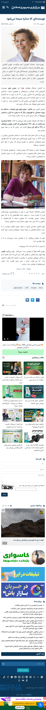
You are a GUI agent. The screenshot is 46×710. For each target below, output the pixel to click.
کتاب (26, 288)
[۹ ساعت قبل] (23, 522)
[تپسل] (3, 315)
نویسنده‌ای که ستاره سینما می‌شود (25, 19)
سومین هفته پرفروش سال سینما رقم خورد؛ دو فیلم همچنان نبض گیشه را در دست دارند (21, 641)
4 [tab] (3, 505)
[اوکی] (26, 681)
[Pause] (4, 339)
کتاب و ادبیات (20, 269)
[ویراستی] (11, 677)
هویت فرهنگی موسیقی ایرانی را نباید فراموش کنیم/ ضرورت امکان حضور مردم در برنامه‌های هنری (23, 647)
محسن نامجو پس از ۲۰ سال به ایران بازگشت (28, 605)
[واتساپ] (19, 681)
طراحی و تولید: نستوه (22, 695)
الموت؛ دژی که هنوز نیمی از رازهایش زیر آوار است (28, 540)
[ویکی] (23, 681)
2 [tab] (8, 505)
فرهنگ (28, 269)
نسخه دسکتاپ (23, 670)
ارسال (4, 494)
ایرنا (26, 7)
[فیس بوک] (8, 677)
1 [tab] (11, 505)
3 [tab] (5, 505)
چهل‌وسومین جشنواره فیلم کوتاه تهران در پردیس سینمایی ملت (22, 617)
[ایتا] (19, 677)
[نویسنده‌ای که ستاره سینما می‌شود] (23, 44)
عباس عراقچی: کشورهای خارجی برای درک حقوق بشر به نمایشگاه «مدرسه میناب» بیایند (21, 633)
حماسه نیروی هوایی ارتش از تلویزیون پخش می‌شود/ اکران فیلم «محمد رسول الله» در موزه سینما (22, 622)
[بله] (26, 677)
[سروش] (15, 677)
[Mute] (7, 339)
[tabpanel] (23, 527)
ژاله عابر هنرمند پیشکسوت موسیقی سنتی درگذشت (26, 608)
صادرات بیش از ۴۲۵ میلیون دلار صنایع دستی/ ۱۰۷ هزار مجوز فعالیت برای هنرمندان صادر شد (24, 627)
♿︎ (40, 704)
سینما (40, 288)
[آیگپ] (23, 677)
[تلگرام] (41, 677)
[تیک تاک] (4, 677)
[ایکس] (38, 677)
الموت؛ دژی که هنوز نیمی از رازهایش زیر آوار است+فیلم (25, 637)
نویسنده (33, 288)
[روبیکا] (34, 677)
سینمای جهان (18, 288)
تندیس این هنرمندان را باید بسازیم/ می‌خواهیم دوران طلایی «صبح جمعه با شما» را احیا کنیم (23, 613)
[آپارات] (30, 677)
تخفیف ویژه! (23, 352)
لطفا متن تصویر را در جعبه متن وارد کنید (32, 486)
